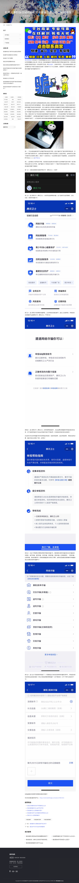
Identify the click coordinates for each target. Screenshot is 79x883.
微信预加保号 (20, 116)
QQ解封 (6, 97)
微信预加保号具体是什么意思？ (61, 839)
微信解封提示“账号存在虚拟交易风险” (12, 51)
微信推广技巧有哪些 (8, 58)
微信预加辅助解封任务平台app (34, 843)
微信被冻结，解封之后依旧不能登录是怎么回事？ (37, 839)
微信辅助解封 (28, 60)
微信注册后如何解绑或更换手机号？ (12, 65)
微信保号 (19, 99)
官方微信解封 (6, 99)
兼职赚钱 (19, 97)
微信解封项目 (20, 111)
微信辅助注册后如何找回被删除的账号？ (37, 836)
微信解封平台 (28, 16)
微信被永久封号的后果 (8, 78)
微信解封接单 (38, 819)
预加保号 (19, 119)
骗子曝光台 (37, 158)
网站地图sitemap (59, 880)
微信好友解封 (6, 104)
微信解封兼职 (6, 109)
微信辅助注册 (13, 114)
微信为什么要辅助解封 (33, 815)
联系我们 (7, 38)
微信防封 (13, 116)
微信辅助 (6, 114)
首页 (4, 25)
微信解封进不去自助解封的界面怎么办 (37, 813)
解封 (13, 119)
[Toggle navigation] (77, 2)
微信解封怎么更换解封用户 (34, 810)
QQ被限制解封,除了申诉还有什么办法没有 (64, 836)
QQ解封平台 (13, 97)
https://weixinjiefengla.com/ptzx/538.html (52, 798)
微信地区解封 (20, 102)
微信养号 (6, 102)
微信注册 (6, 106)
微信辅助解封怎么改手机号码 (35, 808)
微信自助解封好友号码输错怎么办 (36, 805)
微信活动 (13, 106)
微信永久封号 (20, 104)
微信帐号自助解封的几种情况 (10, 55)
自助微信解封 (6, 119)
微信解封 (50, 64)
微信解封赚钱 (13, 111)
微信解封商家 (13, 109)
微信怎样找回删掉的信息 (9, 61)
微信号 (12, 102)
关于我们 (7, 35)
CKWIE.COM (53, 880)
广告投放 (7, 42)
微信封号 (13, 104)
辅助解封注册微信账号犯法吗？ (38, 823)
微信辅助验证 (6, 116)
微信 (13, 99)
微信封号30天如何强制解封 (37, 826)
